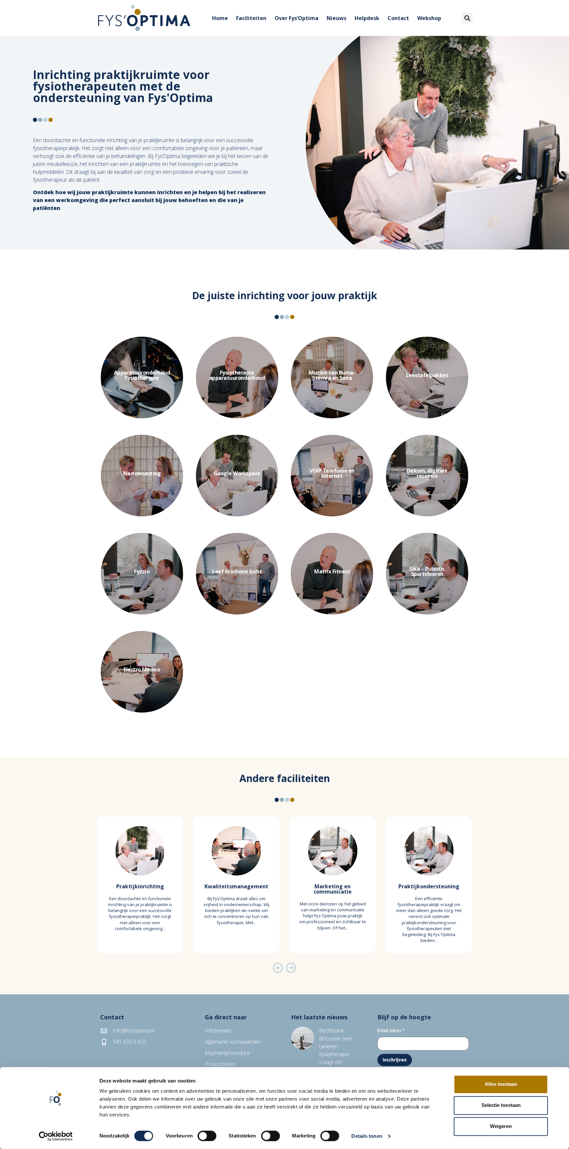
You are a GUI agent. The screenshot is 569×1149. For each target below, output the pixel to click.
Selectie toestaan (501, 1105)
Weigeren (501, 1126)
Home (220, 18)
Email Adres (391, 1030)
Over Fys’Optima (296, 18)
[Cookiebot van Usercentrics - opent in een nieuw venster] (56, 1136)
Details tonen (366, 1136)
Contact (398, 18)
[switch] (207, 1136)
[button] (467, 18)
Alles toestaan (501, 1084)
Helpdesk (367, 18)
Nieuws (336, 18)
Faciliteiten (251, 18)
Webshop (429, 18)
